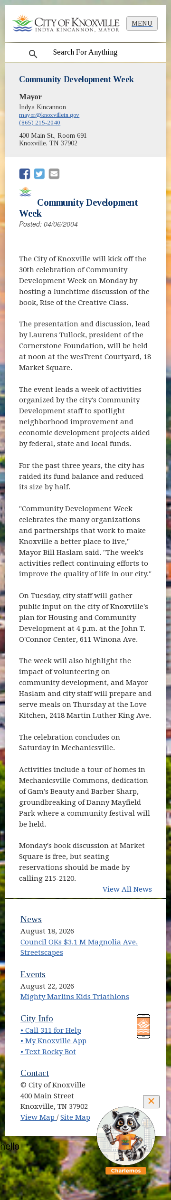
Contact (34, 1073)
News (31, 919)
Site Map (75, 1117)
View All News (127, 889)
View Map (38, 1117)
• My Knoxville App (53, 1041)
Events (33, 974)
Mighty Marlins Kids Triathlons (74, 996)
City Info (36, 1018)
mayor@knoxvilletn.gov (49, 114)
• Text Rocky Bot (48, 1052)
